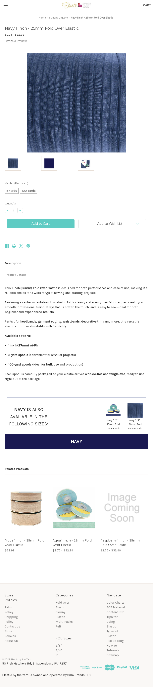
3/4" (59, 650)
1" (57, 655)
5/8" (59, 645)
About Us (11, 641)
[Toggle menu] (5, 5)
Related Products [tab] (17, 469)
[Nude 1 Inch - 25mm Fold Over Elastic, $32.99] (26, 507)
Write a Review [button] (16, 41)
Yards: (16, 183)
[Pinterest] (28, 246)
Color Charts (116, 602)
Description (13, 263)
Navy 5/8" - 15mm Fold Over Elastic (113, 424)
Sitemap (113, 655)
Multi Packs (64, 621)
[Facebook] (7, 246)
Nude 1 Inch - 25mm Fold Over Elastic (24, 542)
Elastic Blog (115, 641)
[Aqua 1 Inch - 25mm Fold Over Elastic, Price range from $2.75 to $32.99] (74, 507)
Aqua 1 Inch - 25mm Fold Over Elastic (72, 542)
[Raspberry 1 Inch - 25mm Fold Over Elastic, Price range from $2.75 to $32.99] (122, 507)
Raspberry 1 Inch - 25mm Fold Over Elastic (120, 542)
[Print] (14, 246)
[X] (21, 246)
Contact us (12, 626)
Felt (58, 626)
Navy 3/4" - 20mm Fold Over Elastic (135, 424)
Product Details (15, 275)
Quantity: (11, 203)
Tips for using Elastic (112, 621)
